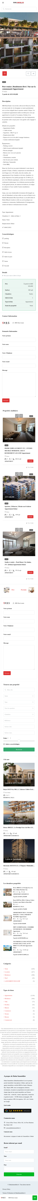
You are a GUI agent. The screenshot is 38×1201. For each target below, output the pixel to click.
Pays (5, 1165)
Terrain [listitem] (7, 1014)
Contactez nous (8, 1132)
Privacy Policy (6, 1189)
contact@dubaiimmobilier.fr (13, 1128)
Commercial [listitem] (8, 1020)
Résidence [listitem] (8, 975)
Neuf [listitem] (6, 978)
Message (4, 370)
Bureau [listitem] (7, 1017)
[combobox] (19, 696)
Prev (13, 590)
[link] (19, 430)
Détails (30, 461)
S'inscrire (19, 1174)
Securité (6, 266)
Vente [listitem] (6, 969)
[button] (19, 40)
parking (6, 238)
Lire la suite (7, 1105)
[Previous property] (6, 590)
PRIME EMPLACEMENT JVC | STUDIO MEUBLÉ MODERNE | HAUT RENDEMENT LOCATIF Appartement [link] (18, 450)
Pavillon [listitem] (7, 1004)
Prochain (23, 590)
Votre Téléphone (7, 353)
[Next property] (31, 590)
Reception (7, 247)
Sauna (6, 261)
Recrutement (7, 1136)
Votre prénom (6, 335)
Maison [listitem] (7, 1008)
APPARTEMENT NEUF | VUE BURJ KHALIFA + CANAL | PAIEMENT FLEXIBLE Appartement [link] (23, 914)
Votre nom (5, 344)
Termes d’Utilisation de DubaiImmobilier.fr (14, 1193)
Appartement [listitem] (8, 995)
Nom (5, 1156)
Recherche (19, 749)
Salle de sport (8, 256)
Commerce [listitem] (8, 1011)
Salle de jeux (8, 252)
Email (6, 1147)
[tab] (4, 73)
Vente (4, 81)
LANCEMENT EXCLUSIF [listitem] (12, 981)
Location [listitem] (7, 972)
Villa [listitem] (6, 1001)
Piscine (6, 243)
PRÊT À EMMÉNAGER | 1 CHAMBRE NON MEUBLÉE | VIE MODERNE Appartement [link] (23, 929)
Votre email (5, 361)
